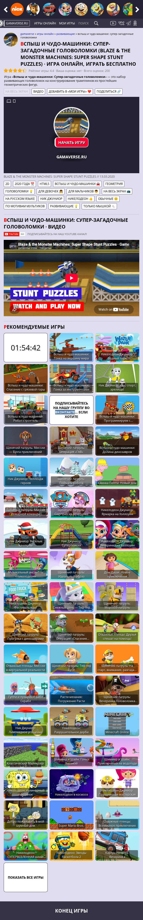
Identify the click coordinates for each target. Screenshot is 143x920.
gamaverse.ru (17, 23)
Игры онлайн (45, 23)
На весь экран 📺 (117, 191)
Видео (38, 91)
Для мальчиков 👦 (83, 191)
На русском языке (20, 199)
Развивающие (65, 34)
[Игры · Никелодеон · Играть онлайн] (17, 9)
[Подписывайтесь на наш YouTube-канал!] (113, 25)
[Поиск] (96, 23)
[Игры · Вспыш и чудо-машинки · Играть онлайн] (49, 9)
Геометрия (114, 184)
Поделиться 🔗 (109, 91)
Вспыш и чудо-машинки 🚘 (77, 184)
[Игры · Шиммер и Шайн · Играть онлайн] (65, 9)
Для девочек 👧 (50, 191)
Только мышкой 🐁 (99, 206)
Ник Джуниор (51, 199)
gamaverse (27, 34)
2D (7, 184)
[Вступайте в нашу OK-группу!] (136, 25)
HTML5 (44, 184)
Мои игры (67, 23)
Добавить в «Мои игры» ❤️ (70, 91)
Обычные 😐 (108, 199)
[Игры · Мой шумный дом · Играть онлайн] (81, 9)
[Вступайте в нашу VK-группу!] (121, 25)
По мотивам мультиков (25, 206)
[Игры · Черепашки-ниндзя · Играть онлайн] (129, 9)
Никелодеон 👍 (80, 199)
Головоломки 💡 (19, 191)
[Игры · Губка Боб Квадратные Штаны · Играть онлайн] (97, 9)
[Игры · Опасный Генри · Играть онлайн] (113, 9)
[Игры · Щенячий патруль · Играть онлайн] (33, 9)
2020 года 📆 (24, 184)
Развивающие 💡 (64, 206)
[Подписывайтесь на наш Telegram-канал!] (129, 25)
